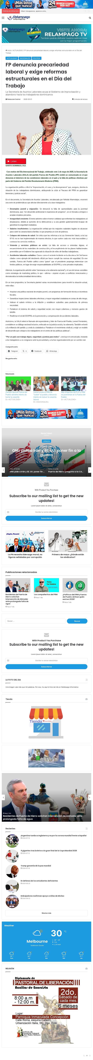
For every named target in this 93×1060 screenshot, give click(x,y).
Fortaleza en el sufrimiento (18, 818)
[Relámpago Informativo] (18, 17)
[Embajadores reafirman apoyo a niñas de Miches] (12, 901)
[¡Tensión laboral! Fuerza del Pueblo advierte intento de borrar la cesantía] (18, 383)
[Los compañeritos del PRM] (46, 585)
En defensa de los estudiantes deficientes (39, 881)
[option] (32, 470)
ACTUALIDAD (18, 50)
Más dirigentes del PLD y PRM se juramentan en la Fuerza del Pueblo (73, 394)
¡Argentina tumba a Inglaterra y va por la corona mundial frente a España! (53, 835)
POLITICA (36, 58)
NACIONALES (25, 58)
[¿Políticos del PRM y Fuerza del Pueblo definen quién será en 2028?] (75, 585)
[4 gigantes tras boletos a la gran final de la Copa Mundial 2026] (12, 856)
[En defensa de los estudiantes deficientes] (12, 886)
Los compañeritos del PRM (46, 594)
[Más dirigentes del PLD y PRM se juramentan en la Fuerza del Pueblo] (74, 383)
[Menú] (3, 18)
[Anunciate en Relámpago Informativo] (46, 33)
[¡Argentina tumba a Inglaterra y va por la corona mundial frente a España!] (12, 841)
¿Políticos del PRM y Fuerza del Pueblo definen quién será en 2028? (74, 596)
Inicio (9, 50)
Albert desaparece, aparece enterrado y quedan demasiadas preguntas (48, 11)
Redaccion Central (13, 99)
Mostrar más (46, 913)
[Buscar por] (90, 18)
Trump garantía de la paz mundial (36, 866)
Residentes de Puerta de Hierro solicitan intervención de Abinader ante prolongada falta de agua (17, 599)
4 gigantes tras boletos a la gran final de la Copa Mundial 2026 (49, 850)
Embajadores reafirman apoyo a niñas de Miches (42, 896)
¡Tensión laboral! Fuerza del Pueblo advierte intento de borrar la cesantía (16, 394)
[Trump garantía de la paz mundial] (12, 871)
